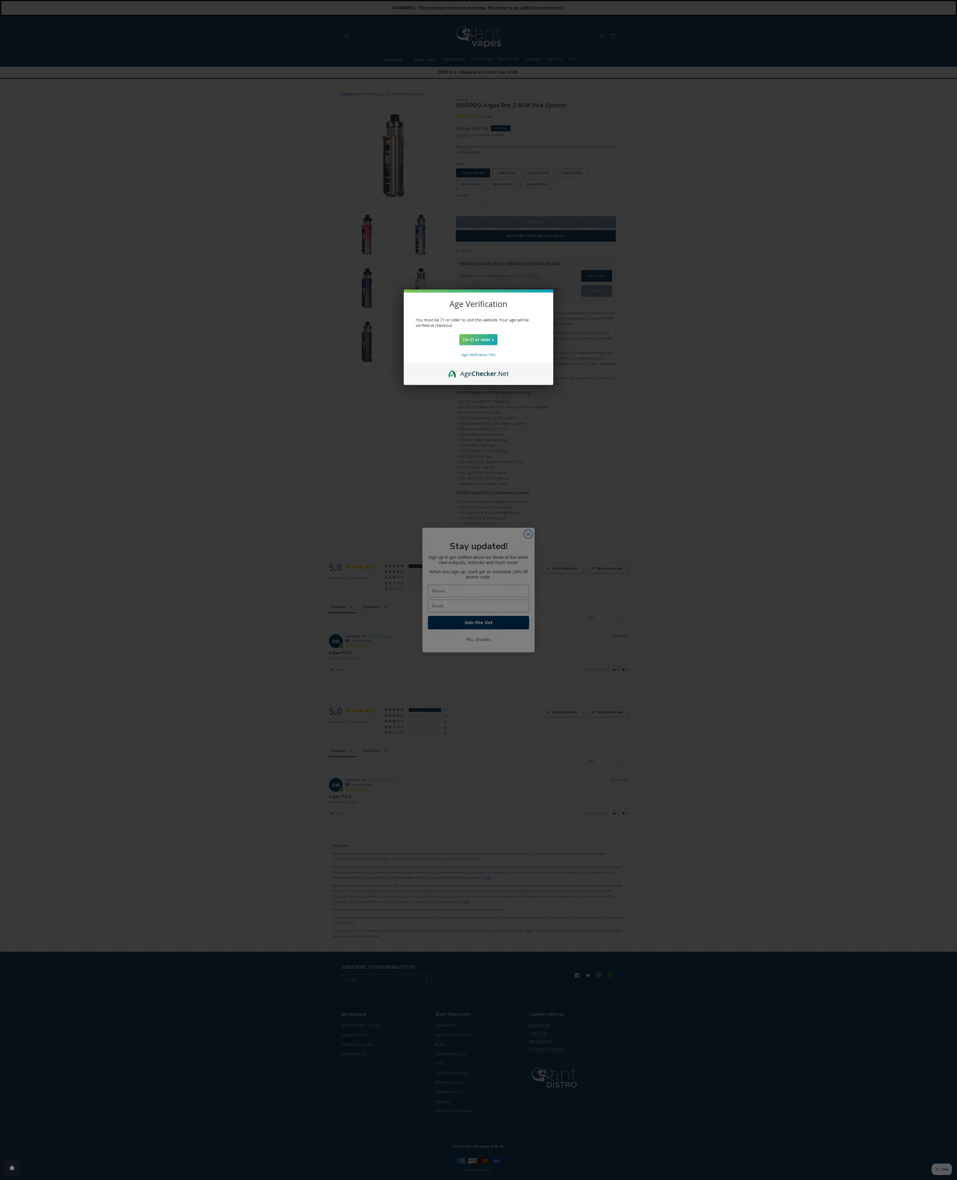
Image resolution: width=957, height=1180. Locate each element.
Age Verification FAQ (478, 354)
